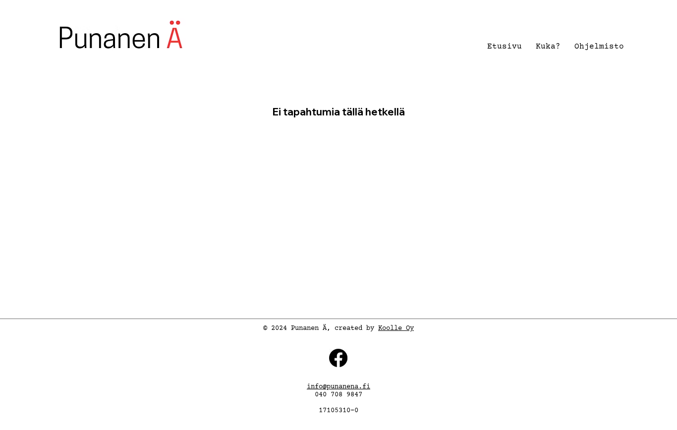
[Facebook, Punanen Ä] (338, 358)
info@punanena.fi (338, 387)
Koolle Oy (396, 328)
